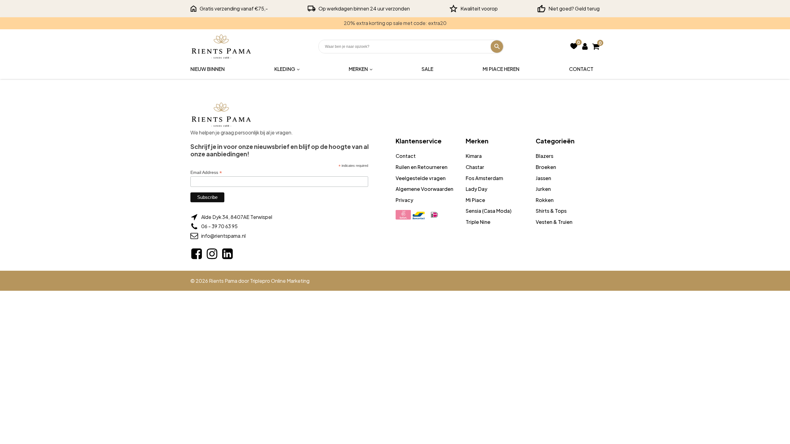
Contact (581, 69)
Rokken (545, 200)
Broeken (546, 167)
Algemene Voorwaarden (424, 189)
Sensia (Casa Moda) (488, 211)
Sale (427, 69)
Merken (358, 69)
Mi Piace (475, 200)
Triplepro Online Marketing (280, 281)
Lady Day (476, 189)
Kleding (284, 69)
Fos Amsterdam (484, 178)
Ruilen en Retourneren (421, 167)
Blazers (544, 156)
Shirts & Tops (551, 211)
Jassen (543, 178)
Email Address (206, 172)
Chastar (475, 167)
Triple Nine (478, 222)
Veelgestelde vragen (421, 178)
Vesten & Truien (554, 222)
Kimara (474, 156)
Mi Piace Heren (501, 69)
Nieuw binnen (207, 69)
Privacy (404, 200)
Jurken (543, 189)
